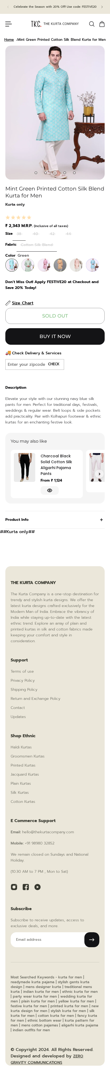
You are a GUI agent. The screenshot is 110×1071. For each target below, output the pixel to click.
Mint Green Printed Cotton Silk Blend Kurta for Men (61, 39)
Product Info (17, 519)
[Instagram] (14, 887)
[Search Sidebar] (92, 24)
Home (9, 39)
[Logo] (55, 24)
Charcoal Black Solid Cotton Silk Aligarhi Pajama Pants (56, 464)
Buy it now (55, 336)
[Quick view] (50, 490)
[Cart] (102, 24)
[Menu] (8, 24)
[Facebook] (26, 887)
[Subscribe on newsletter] (91, 939)
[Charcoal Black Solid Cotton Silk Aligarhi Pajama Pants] (24, 467)
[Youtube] (37, 887)
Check (54, 364)
